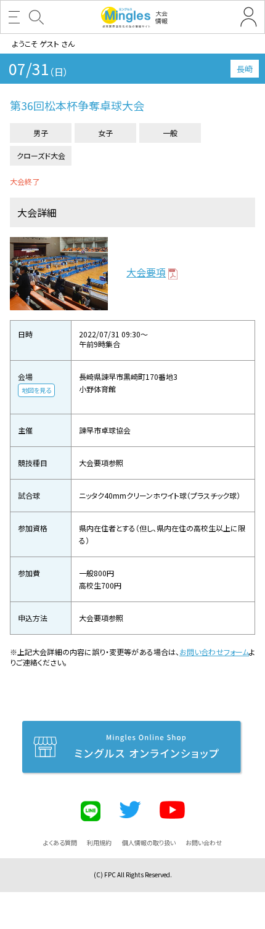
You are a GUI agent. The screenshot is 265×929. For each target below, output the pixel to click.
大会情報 (161, 17)
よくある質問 (60, 842)
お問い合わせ (204, 842)
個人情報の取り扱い (149, 842)
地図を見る (36, 390)
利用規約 (99, 842)
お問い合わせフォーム (214, 651)
